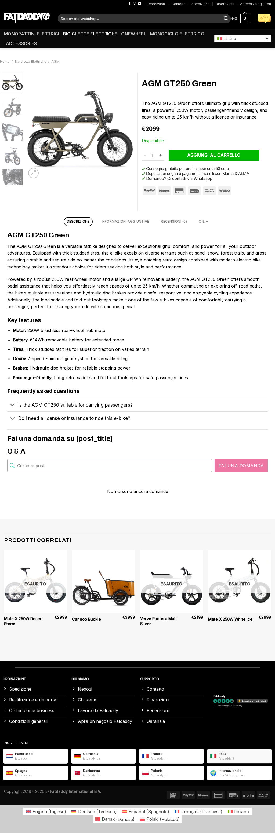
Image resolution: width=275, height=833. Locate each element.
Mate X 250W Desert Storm (23, 621)
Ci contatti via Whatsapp (189, 178)
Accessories (21, 43)
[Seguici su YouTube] (139, 4)
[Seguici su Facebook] (129, 4)
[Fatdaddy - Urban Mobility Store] (27, 19)
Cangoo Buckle (86, 619)
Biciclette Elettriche (90, 33)
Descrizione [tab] (78, 221)
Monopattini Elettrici (31, 33)
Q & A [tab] (203, 221)
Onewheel (133, 33)
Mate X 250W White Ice (230, 619)
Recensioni (157, 4)
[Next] (124, 126)
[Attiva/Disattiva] (12, 405)
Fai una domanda (241, 465)
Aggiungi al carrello (213, 155)
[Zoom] (33, 173)
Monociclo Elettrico (177, 33)
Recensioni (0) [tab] (174, 221)
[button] (242, 38)
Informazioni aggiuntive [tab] (125, 221)
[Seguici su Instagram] (134, 4)
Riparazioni (225, 4)
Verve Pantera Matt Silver (158, 621)
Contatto (179, 4)
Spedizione (200, 4)
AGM (55, 62)
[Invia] (225, 18)
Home (5, 62)
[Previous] (35, 126)
